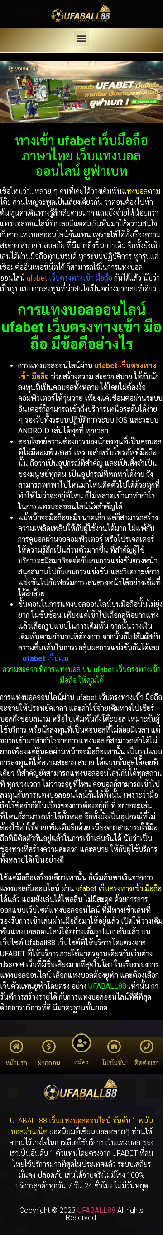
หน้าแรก (16, 1062)
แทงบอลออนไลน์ (85, 1121)
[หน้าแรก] (16, 1046)
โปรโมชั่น (114, 1062)
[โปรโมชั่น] (114, 1046)
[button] (81, 38)
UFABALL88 (107, 986)
